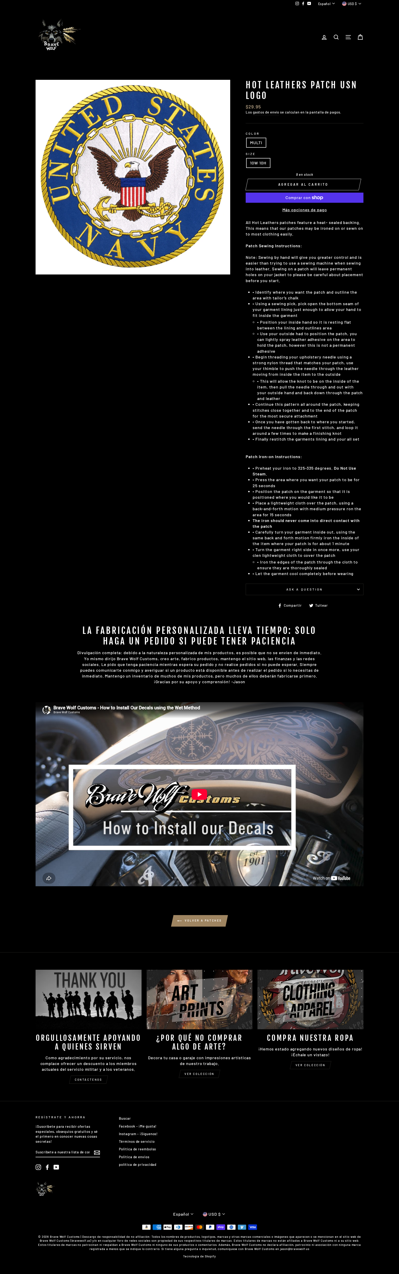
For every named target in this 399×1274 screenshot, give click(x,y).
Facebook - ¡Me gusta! (138, 1126)
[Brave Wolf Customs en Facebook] (47, 1167)
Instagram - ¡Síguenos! (138, 1134)
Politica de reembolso (137, 1149)
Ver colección (199, 1073)
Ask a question (304, 589)
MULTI (256, 142)
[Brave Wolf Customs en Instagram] (38, 1167)
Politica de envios (134, 1157)
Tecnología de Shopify (199, 1256)
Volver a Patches (203, 920)
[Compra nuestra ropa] (310, 999)
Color (253, 133)
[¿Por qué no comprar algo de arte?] (200, 999)
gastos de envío (266, 112)
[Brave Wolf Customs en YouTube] (56, 1167)
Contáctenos (88, 1079)
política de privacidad (138, 1164)
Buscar (125, 1118)
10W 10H (258, 162)
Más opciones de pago (304, 209)
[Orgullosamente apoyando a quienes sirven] (89, 999)
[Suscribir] (97, 1152)
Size (251, 154)
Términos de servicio (137, 1141)
